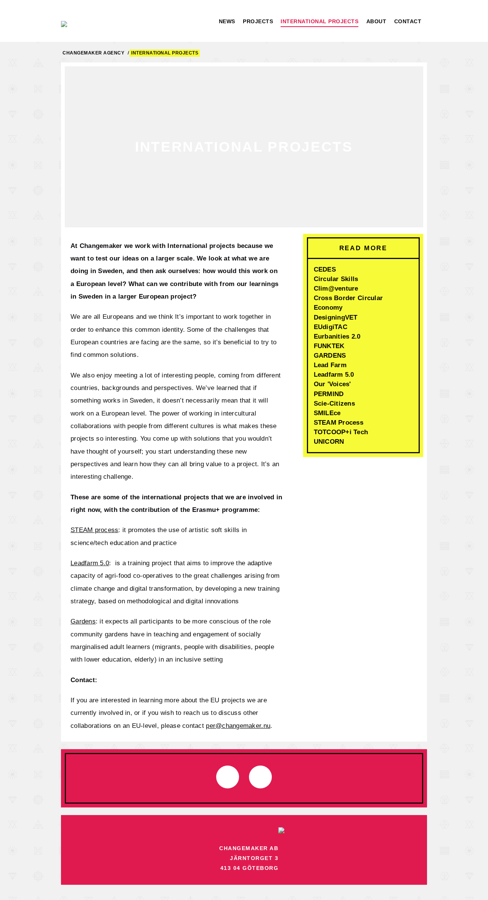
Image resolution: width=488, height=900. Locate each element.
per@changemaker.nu (238, 725)
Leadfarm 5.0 (90, 563)
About (376, 21)
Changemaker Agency (93, 53)
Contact (408, 21)
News (227, 21)
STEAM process (94, 530)
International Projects (319, 21)
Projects (258, 21)
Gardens (83, 621)
